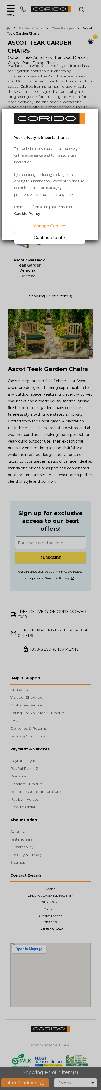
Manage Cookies (49, 225)
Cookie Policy (27, 213)
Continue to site (49, 237)
